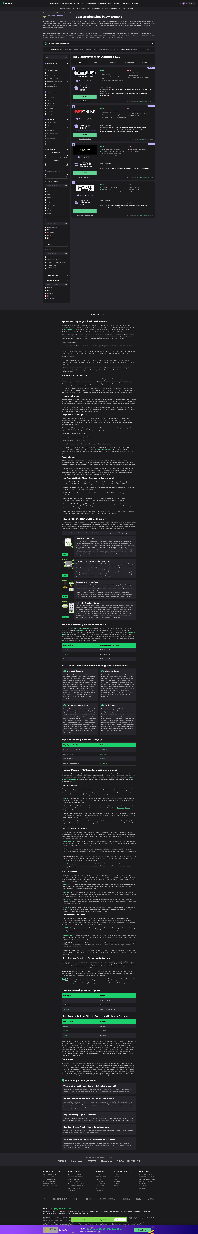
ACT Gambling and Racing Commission (54, 268)
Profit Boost (57, 141)
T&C (122, 1211)
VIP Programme (57, 114)
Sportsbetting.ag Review (85, 215)
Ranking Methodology (49, 1213)
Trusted (113, 62)
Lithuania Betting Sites (82, 8)
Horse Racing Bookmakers (57, 81)
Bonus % (56, 160)
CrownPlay (66, 659)
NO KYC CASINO (143, 1188)
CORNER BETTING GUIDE (75, 1181)
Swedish (51, 293)
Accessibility (84, 1211)
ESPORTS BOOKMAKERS (50, 1186)
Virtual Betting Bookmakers (57, 84)
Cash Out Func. (57, 103)
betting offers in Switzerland (81, 628)
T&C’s (149, 101)
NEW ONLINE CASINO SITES (147, 1179)
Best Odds (146, 62)
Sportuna (66, 1026)
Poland (51, 230)
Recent (96, 62)
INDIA (115, 1179)
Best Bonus (129, 62)
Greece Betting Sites (97, 8)
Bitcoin (49, 191)
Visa (48, 189)
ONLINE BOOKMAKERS (49, 1174)
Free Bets (57, 127)
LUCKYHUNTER (100, 1186)
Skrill (65, 884)
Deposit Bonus (57, 125)
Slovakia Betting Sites (128, 8)
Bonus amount (56, 152)
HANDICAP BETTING (73, 1179)
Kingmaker (104, 763)
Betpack (45, 12)
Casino (57, 100)
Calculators (116, 3)
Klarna (48, 202)
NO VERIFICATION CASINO (146, 1177)
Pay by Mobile (51, 205)
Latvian (51, 296)
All (80, 62)
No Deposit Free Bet (57, 133)
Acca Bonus (57, 136)
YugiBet (65, 650)
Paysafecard (67, 935)
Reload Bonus (57, 130)
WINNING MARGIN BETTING (75, 1177)
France (51, 238)
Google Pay (50, 197)
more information (127, 49)
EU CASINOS (142, 1183)
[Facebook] (55, 1209)
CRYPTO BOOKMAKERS (49, 1179)
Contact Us (46, 1211)
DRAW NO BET (72, 1190)
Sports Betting (54, 3)
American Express (69, 864)
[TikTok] (65, 1209)
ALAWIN (98, 1179)
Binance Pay (50, 194)
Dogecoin (66, 810)
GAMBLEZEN (99, 1190)
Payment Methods (104, 3)
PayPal (49, 208)
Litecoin (127, 808)
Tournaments (57, 97)
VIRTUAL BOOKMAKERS (50, 1183)
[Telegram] (60, 1209)
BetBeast (103, 754)
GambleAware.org (143, 101)
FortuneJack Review (84, 177)
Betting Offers (78, 3)
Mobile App (57, 111)
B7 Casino (66, 1005)
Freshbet (66, 1000)
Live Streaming (57, 106)
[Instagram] (62, 1209)
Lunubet (66, 654)
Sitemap (85, 1213)
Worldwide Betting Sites (67, 8)
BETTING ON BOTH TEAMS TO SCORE (78, 1183)
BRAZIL (116, 1186)
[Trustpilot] (70, 1209)
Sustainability (128, 1211)
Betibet (65, 1030)
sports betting (67, 329)
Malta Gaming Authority (53, 259)
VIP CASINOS (143, 1186)
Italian (51, 290)
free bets (80, 630)
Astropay (49, 200)
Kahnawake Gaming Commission (56, 262)
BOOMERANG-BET (101, 1177)
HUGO (98, 1174)
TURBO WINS (100, 1188)
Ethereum (120, 808)
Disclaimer (147, 1211)
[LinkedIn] (68, 1209)
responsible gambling (74, 1223)
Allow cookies (120, 1220)
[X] (57, 1209)
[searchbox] (56, 185)
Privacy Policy (77, 1213)
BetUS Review (84, 101)
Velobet (102, 758)
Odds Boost (57, 108)
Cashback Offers (57, 122)
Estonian (51, 298)
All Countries (52, 12)
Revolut (49, 213)
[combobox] (56, 185)
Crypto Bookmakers (57, 73)
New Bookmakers (57, 75)
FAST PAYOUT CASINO (145, 1181)
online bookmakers (104, 449)
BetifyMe (66, 1009)
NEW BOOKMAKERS (49, 1181)
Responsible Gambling (96, 1211)
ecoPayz (66, 892)
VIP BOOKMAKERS (48, 1177)
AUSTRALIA (117, 1181)
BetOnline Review (85, 139)
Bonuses (57, 95)
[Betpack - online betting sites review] (7, 3)
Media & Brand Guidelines (111, 1211)
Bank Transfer (51, 210)
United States (53, 227)
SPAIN (116, 1174)
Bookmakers (66, 3)
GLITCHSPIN (99, 1181)
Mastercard (67, 841)
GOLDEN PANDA (100, 1183)
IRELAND (116, 1177)
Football (64, 962)
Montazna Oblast (51, 265)
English (51, 287)
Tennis (64, 979)
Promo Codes (57, 144)
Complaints (134, 3)
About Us (54, 1211)
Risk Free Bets (57, 138)
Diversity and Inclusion (64, 1213)
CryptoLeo (103, 749)
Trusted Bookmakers (57, 86)
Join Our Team (138, 1211)
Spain (50, 235)
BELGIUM (116, 1183)
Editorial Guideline (73, 1211)
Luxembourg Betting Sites (112, 8)
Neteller (66, 907)
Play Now (84, 96)
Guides (125, 3)
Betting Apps (90, 3)
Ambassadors (62, 1211)
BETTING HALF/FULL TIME (75, 1174)
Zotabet (65, 1035)
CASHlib (66, 928)
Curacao (49, 257)
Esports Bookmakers (57, 78)
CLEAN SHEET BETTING (74, 1188)
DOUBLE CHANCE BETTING (75, 1186)
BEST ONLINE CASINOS (145, 1174)
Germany (51, 232)
